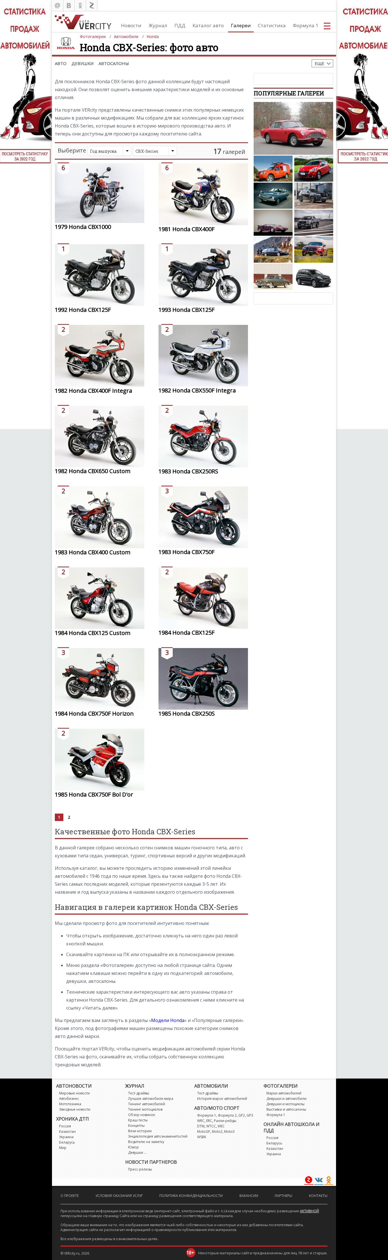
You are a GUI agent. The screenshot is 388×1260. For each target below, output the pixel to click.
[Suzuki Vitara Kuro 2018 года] (313, 196)
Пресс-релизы (140, 1169)
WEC (221, 1126)
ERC (209, 1120)
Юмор (133, 1147)
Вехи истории (140, 1131)
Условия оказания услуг (119, 1195)
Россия (65, 1126)
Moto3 (229, 1131)
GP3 (250, 1115)
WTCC (211, 1126)
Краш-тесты (138, 1120)
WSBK (201, 1136)
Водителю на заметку (146, 1141)
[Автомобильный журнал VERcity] (83, 21)
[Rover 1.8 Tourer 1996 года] (273, 250)
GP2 (241, 1115)
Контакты (318, 1195)
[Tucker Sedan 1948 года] (273, 277)
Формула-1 (206, 1115)
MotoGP (203, 1131)
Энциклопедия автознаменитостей (157, 1136)
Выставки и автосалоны (286, 1109)
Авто (60, 63)
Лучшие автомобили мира (150, 1098)
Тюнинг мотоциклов (145, 1109)
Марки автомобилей (283, 1093)
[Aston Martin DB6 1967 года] (293, 128)
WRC (201, 1120)
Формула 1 (305, 25)
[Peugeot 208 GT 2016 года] (313, 169)
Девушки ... (137, 1152)
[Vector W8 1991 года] (273, 223)
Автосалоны (114, 63)
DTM (201, 1126)
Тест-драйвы (138, 1093)
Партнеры (283, 1195)
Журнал (158, 25)
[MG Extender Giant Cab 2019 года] (313, 223)
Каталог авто (208, 25)
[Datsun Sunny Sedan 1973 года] (273, 196)
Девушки (82, 63)
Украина (66, 1136)
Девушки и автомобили (286, 1098)
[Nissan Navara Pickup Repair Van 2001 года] (273, 169)
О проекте (70, 1195)
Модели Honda (167, 1020)
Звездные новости (74, 1109)
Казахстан (67, 1131)
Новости (131, 25)
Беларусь (67, 1142)
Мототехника (70, 1104)
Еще (319, 63)
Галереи (241, 25)
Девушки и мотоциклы (285, 1104)
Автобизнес (69, 1098)
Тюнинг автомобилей (146, 1104)
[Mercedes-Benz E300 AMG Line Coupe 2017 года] (313, 250)
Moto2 (217, 1131)
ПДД (179, 25)
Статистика (272, 25)
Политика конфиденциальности (191, 1195)
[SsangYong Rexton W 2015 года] (313, 277)
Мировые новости (74, 1093)
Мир (62, 1147)
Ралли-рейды (225, 1120)
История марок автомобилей (222, 1098)
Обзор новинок (141, 1114)
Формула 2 (227, 1115)
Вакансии (248, 1195)
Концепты (136, 1125)
